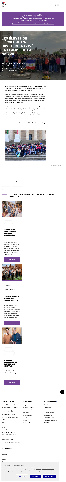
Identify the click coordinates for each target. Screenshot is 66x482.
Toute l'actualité (48, 405)
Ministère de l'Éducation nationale (10, 407)
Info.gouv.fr (26, 405)
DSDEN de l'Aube (48, 415)
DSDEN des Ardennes (49, 412)
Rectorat (46, 410)
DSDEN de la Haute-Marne (50, 420)
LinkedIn (4, 459)
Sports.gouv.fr (26, 423)
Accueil (3, 29)
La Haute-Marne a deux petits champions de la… (11, 299)
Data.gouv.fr (26, 412)
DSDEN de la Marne (49, 417)
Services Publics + (27, 415)
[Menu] (62, 5)
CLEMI (3, 427)
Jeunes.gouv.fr (26, 420)
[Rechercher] (55, 5)
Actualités (9, 29)
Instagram (4, 457)
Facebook (4, 454)
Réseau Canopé (5, 425)
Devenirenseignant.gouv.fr (8, 414)
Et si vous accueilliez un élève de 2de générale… (10, 363)
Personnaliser (22, 476)
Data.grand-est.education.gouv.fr (10, 417)
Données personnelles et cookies (45, 469)
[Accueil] (6, 4)
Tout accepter (49, 476)
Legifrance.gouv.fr (27, 410)
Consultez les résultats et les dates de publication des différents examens (33, 24)
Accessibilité (58, 5)
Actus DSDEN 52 (17, 188)
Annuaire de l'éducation (7, 439)
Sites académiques (6, 437)
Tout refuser (35, 476)
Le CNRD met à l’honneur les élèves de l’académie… (10, 232)
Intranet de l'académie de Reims (9, 405)
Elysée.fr (25, 417)
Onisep (3, 419)
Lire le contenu (11, 259)
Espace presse (47, 407)
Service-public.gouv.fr (28, 407)
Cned (3, 422)
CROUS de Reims (48, 423)
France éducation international (9, 430)
